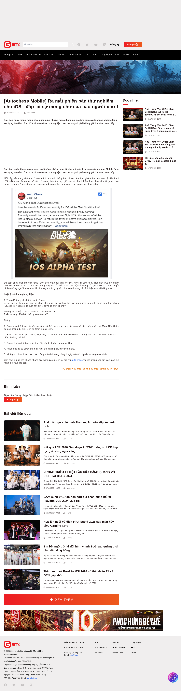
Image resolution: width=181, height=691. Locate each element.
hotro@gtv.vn (32, 678)
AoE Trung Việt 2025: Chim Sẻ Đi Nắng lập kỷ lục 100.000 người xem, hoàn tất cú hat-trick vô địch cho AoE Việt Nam (160, 112)
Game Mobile (74, 54)
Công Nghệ (106, 54)
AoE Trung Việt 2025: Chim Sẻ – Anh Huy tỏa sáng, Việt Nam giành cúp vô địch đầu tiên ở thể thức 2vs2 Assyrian (161, 145)
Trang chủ (9, 54)
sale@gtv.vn (74, 655)
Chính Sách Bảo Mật (73, 647)
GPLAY (60, 54)
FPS (117, 54)
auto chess (77, 360)
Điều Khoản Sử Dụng (74, 642)
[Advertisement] (90, 19)
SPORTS (49, 54)
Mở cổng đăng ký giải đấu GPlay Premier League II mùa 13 (160, 161)
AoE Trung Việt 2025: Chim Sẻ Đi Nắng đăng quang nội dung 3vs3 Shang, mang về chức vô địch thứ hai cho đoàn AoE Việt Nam (160, 128)
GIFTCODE (91, 54)
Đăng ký (114, 44)
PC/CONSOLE (33, 54)
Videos (136, 54)
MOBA (126, 54)
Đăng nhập (132, 44)
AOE (20, 54)
